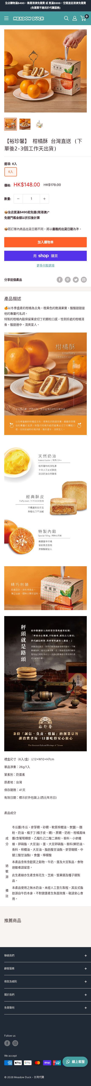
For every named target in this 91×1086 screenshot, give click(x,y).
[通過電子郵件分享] (84, 280)
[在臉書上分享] (60, 280)
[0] (83, 18)
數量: (7, 198)
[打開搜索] (66, 18)
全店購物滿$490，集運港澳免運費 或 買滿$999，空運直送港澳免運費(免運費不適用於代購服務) (45, 5)
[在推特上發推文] (76, 280)
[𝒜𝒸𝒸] (75, 18)
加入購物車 (46, 242)
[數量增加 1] (44, 198)
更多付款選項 (45, 265)
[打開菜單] (6, 18)
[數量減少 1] (18, 198)
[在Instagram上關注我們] (15, 1043)
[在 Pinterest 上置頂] (68, 280)
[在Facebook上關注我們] (7, 1043)
